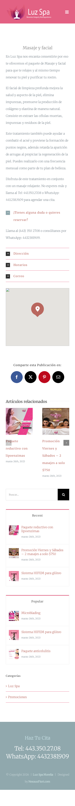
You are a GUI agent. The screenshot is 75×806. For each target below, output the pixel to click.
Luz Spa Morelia (43, 774)
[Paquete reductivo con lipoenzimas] (19, 421)
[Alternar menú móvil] (67, 12)
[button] (37, 216)
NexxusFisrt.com (39, 781)
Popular (37, 601)
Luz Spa (14, 686)
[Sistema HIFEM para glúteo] (14, 574)
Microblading (30, 613)
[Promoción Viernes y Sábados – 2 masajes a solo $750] (55, 421)
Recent (37, 515)
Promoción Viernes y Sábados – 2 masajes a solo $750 (51, 421)
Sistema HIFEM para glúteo (41, 573)
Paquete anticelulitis (36, 651)
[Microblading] (14, 614)
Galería (24, 421)
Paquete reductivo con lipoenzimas (14, 421)
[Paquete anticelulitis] (14, 652)
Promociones (17, 697)
